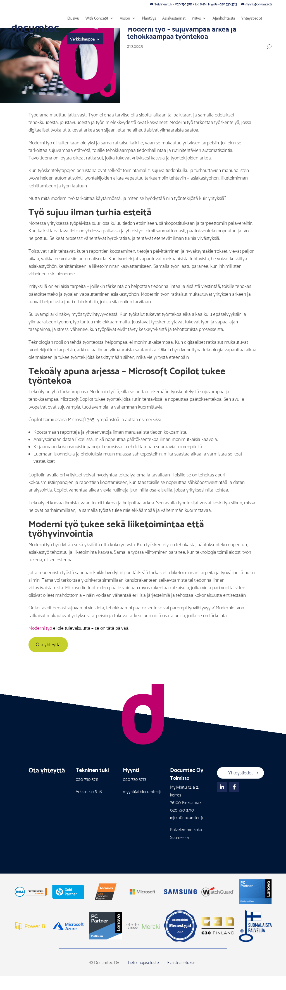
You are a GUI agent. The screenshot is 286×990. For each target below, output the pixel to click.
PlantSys (149, 18)
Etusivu (73, 18)
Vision (125, 18)
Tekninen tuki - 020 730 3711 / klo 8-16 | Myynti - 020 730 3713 (195, 4)
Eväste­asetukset (182, 962)
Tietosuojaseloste (143, 962)
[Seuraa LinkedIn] (222, 787)
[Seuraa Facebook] (234, 787)
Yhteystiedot (251, 18)
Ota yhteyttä (48, 644)
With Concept (96, 18)
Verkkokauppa (82, 39)
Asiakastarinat (173, 18)
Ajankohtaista (224, 18)
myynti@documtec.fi (259, 4)
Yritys (196, 18)
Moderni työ (40, 628)
